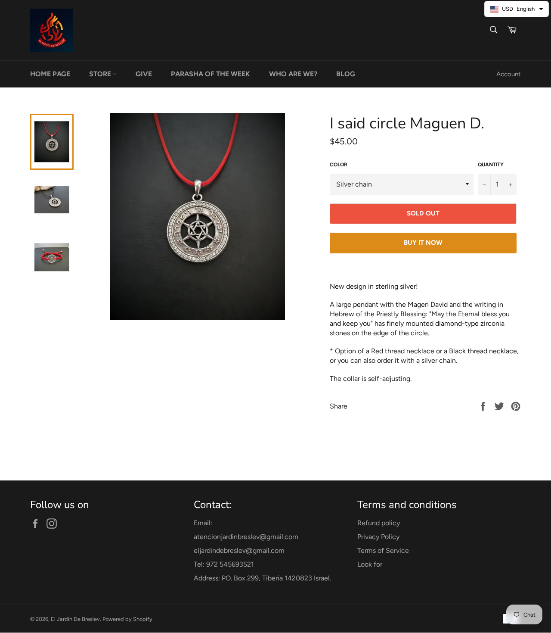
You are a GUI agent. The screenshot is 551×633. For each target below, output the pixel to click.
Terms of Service (383, 550)
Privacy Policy (378, 537)
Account (508, 74)
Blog (345, 74)
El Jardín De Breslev (75, 619)
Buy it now (423, 242)
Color (338, 165)
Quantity (491, 165)
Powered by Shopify (127, 619)
